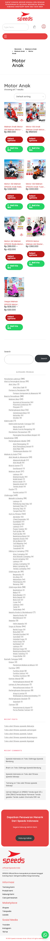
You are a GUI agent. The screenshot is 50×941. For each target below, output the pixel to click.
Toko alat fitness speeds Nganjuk (19, 741)
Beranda (18, 49)
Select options (11, 139)
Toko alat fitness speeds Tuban (18, 733)
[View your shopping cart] (34, 27)
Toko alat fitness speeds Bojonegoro (20, 737)
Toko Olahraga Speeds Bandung (27, 768)
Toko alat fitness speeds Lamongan (20, 730)
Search (7, 351)
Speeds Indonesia (13, 759)
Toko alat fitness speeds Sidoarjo (19, 726)
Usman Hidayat (12, 792)
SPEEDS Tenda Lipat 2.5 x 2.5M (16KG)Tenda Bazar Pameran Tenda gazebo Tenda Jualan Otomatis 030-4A (24, 794)
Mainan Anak (19, 51)
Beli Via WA (12, 149)
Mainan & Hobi (31, 49)
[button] (45, 935)
